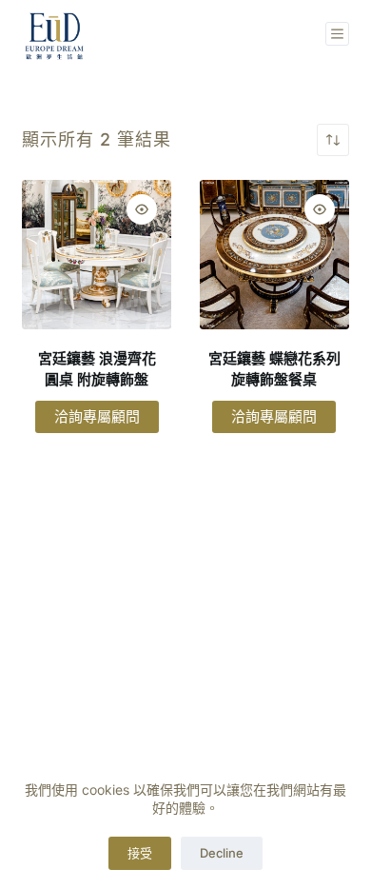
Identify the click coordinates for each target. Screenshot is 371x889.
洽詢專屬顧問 (97, 416)
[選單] (337, 34)
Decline (222, 852)
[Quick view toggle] (142, 209)
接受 (139, 852)
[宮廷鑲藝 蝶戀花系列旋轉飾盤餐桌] (274, 254)
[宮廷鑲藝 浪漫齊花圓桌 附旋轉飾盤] (96, 254)
